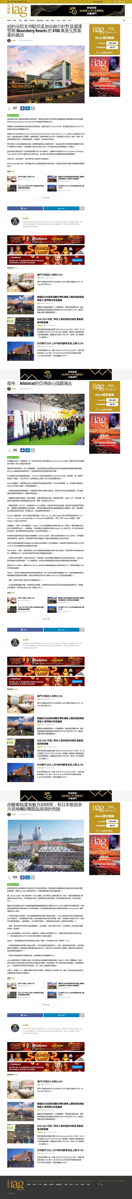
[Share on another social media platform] (32, 108)
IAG (13, 1193)
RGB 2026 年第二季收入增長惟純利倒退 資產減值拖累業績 (31, 187)
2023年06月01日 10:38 (25, 389)
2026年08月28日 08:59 (65, 190)
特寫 (14, 20)
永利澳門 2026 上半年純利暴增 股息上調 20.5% (71, 187)
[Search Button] (124, 20)
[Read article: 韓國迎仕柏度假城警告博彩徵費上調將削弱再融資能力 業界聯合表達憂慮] (52, 179)
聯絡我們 (20, 2)
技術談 (31, 20)
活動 (47, 20)
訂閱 (8, 2)
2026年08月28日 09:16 (65, 181)
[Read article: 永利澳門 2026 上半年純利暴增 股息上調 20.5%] (52, 188)
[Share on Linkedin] (27, 108)
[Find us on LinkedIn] (108, 1)
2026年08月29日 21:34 (25, 179)
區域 (64, 20)
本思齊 (14, 40)
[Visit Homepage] (17, 10)
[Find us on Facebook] (105, 1)
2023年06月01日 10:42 (25, 40)
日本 (58, 20)
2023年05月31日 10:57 (25, 814)
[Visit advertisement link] (78, 10)
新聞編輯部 (40, 325)
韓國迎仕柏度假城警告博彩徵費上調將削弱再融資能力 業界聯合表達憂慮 (71, 178)
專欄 (25, 20)
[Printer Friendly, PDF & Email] (13, 115)
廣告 (26, 2)
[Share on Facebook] (22, 108)
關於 (16, 2)
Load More (46, 198)
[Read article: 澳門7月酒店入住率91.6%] (11, 179)
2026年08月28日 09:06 (25, 190)
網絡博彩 (40, 20)
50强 (69, 20)
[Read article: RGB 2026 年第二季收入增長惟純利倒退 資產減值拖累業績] (11, 188)
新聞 (9, 20)
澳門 (52, 20)
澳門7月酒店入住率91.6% (26, 177)
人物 (20, 20)
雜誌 (12, 2)
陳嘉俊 (39, 278)
